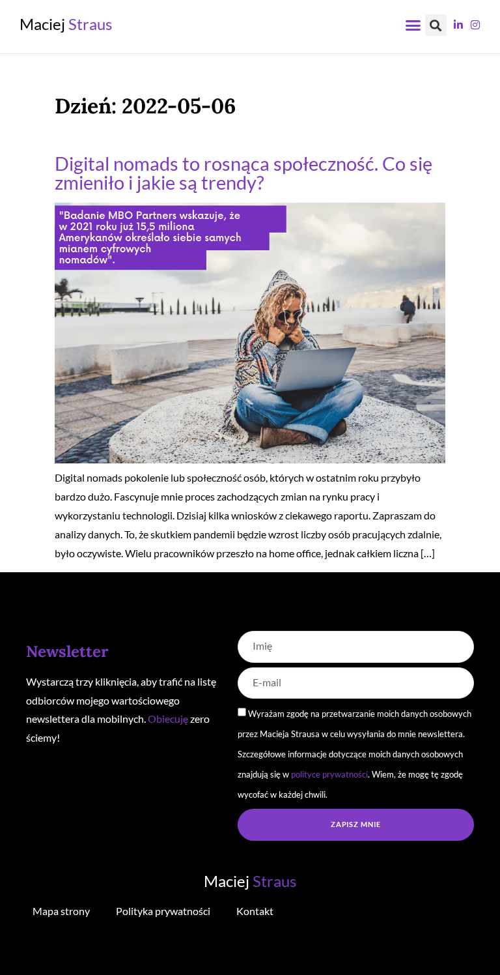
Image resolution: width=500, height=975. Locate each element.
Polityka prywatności (163, 911)
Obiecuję (168, 718)
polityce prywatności (329, 774)
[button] (413, 25)
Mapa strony (61, 911)
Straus (66, 23)
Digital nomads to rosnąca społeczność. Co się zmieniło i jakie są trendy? (243, 173)
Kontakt (254, 911)
